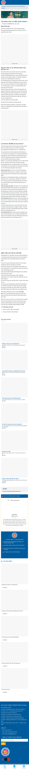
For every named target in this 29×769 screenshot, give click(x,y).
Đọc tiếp (4, 347)
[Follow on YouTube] (8, 759)
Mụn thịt (3, 28)
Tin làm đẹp (9, 6)
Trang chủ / (4, 6)
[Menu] (27, 2)
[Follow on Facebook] (2, 759)
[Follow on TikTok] (5, 759)
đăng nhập (9, 491)
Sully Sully (16, 23)
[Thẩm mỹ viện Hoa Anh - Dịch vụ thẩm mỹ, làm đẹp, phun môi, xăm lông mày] (11, 2)
